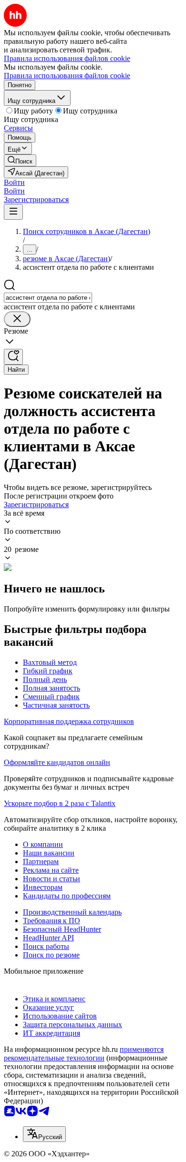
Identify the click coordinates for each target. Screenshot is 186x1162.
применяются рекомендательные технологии (84, 1053)
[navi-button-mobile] (13, 212)
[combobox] (48, 298)
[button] (14, 182)
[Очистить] (17, 319)
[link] (20, 160)
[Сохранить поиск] (13, 357)
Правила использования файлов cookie (67, 75)
